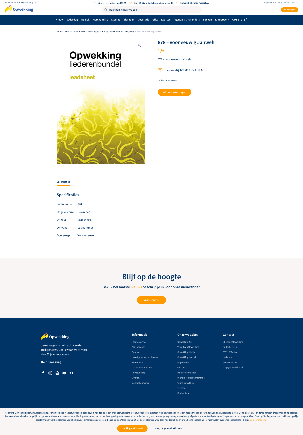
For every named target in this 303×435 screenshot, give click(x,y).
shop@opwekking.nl (233, 367)
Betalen (136, 352)
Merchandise (100, 20)
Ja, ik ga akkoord (132, 428)
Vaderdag (72, 20)
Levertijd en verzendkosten (145, 357)
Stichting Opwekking (233, 342)
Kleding (115, 20)
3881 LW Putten (230, 352)
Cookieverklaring (258, 420)
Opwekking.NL (184, 342)
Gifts (155, 20)
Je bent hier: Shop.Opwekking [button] (19, 2)
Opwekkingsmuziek (186, 357)
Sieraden (129, 20)
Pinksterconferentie (186, 372)
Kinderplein (183, 393)
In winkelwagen (176, 92)
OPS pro (237, 20)
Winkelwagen (289, 9)
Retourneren (138, 362)
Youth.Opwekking (186, 383)
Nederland (228, 357)
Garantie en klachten (142, 367)
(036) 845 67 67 (230, 362)
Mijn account (270, 2)
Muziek (85, 20)
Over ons (136, 377)
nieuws (136, 287)
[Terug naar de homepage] (19, 8)
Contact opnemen (140, 383)
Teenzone (182, 388)
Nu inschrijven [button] (151, 300)
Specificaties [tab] (63, 181)
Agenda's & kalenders (187, 20)
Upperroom (183, 362)
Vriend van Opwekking (188, 347)
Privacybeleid (138, 372)
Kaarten (166, 20)
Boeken (207, 20)
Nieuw (59, 20)
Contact (294, 2)
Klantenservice (139, 342)
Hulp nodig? (283, 2)
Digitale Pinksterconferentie (191, 377)
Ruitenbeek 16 (230, 347)
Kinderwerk (222, 20)
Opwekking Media (186, 352)
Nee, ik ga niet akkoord (169, 428)
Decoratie (143, 20)
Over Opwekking (51, 362)
